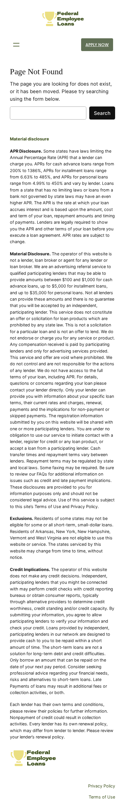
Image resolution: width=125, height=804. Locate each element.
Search (102, 113)
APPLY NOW (97, 45)
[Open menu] (16, 44)
